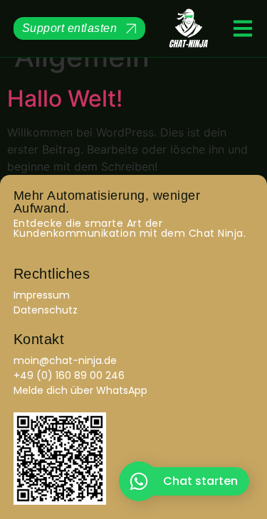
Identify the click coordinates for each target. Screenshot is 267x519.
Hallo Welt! (64, 98)
